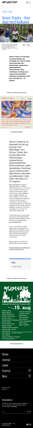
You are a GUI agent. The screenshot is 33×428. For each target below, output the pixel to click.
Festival (6, 370)
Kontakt (4, 389)
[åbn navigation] (30, 2)
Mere (4, 376)
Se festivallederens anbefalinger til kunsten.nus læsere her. (19, 248)
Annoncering (6, 387)
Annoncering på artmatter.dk (16, 343)
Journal (6, 359)
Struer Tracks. (17, 266)
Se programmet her (15, 222)
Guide (5, 365)
